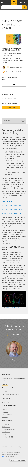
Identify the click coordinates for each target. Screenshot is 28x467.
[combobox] (11, 7)
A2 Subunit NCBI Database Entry (11, 205)
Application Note (7, 201)
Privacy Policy (17, 452)
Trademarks (16, 454)
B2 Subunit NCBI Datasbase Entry (12, 209)
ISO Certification (6, 427)
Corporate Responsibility (8, 429)
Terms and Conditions (6, 454)
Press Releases (6, 432)
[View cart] (25, 2)
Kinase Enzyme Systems (12, 307)
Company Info (5, 424)
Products (4, 409)
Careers (4, 434)
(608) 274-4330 (6, 402)
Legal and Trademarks (7, 452)
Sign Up (5, 384)
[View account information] (21, 2)
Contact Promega (6, 392)
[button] (24, 7)
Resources (5, 417)
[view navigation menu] (2, 2)
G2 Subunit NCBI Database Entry (11, 213)
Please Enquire (11, 107)
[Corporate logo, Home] (14, 2)
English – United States (18, 460)
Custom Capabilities (7, 414)
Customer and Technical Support (10, 394)
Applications (5, 412)
